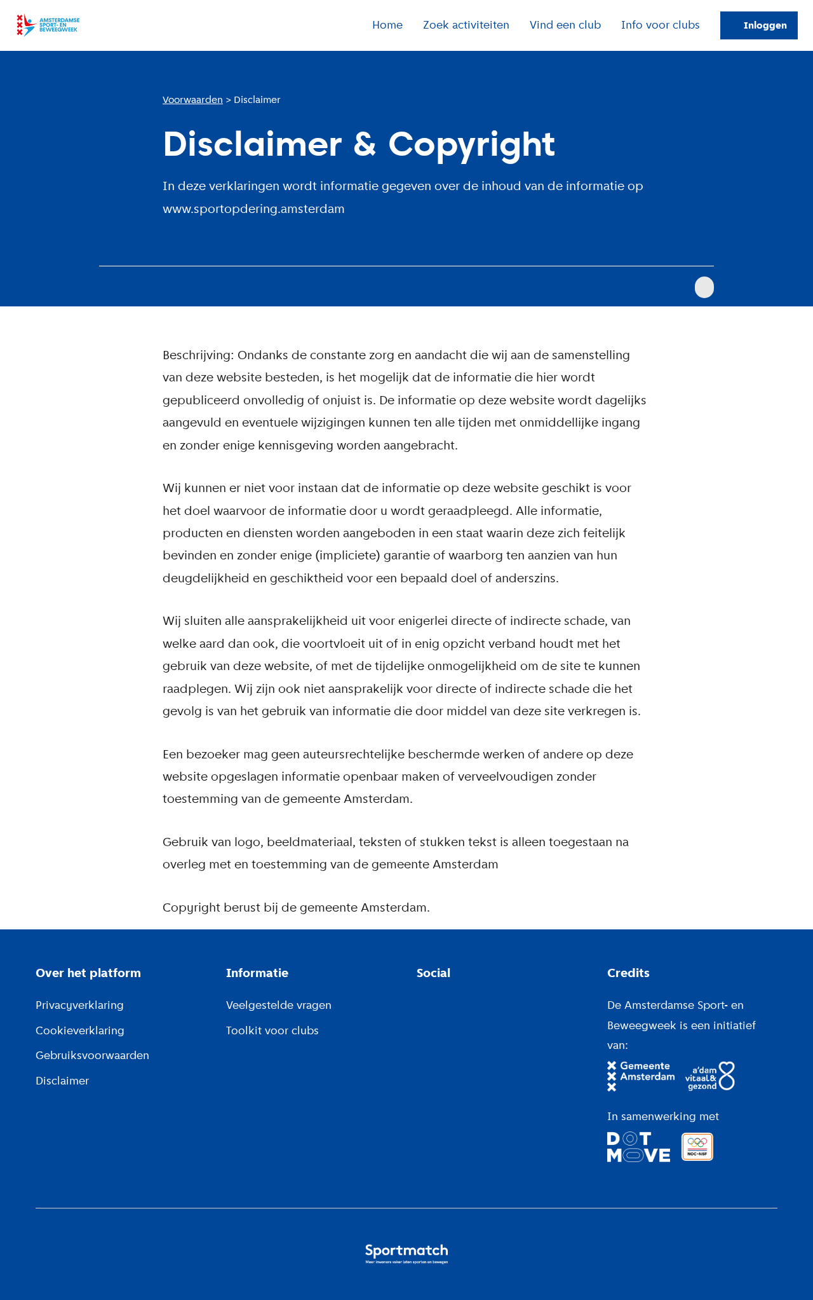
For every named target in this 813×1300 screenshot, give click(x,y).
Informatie (257, 972)
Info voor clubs (660, 24)
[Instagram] (442, 1002)
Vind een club (565, 24)
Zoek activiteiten (466, 24)
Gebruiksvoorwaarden (92, 1055)
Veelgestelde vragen (279, 1005)
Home (387, 24)
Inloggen (765, 25)
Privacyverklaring (80, 1005)
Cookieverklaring (80, 1030)
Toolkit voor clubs (272, 1030)
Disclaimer (62, 1080)
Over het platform (88, 972)
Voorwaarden (193, 99)
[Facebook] (422, 1002)
